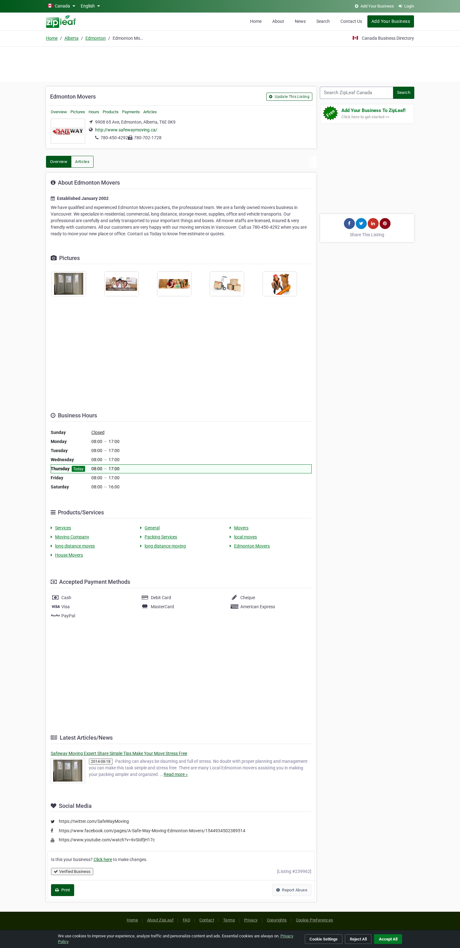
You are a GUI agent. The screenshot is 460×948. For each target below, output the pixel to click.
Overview (59, 112)
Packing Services (161, 536)
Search (323, 21)
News (300, 21)
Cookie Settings (323, 939)
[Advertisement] (230, 63)
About (278, 21)
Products (111, 112)
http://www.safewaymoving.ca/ (126, 129)
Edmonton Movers (252, 545)
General (152, 527)
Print (65, 890)
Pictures (77, 112)
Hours (94, 112)
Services (63, 527)
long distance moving (165, 545)
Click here (103, 859)
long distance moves (75, 545)
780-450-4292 (114, 137)
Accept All (388, 939)
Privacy (251, 920)
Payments (131, 112)
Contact (206, 920)
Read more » (176, 774)
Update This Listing (291, 96)
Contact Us (351, 21)
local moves (245, 536)
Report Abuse (294, 890)
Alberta (71, 38)
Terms (229, 920)
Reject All (358, 939)
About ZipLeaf (160, 920)
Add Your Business (390, 21)
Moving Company (72, 536)
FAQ (186, 920)
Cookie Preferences (314, 920)
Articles (150, 112)
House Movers (69, 555)
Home (256, 21)
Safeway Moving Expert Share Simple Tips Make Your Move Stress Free (119, 753)
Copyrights (277, 920)
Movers (241, 527)
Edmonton (95, 38)
